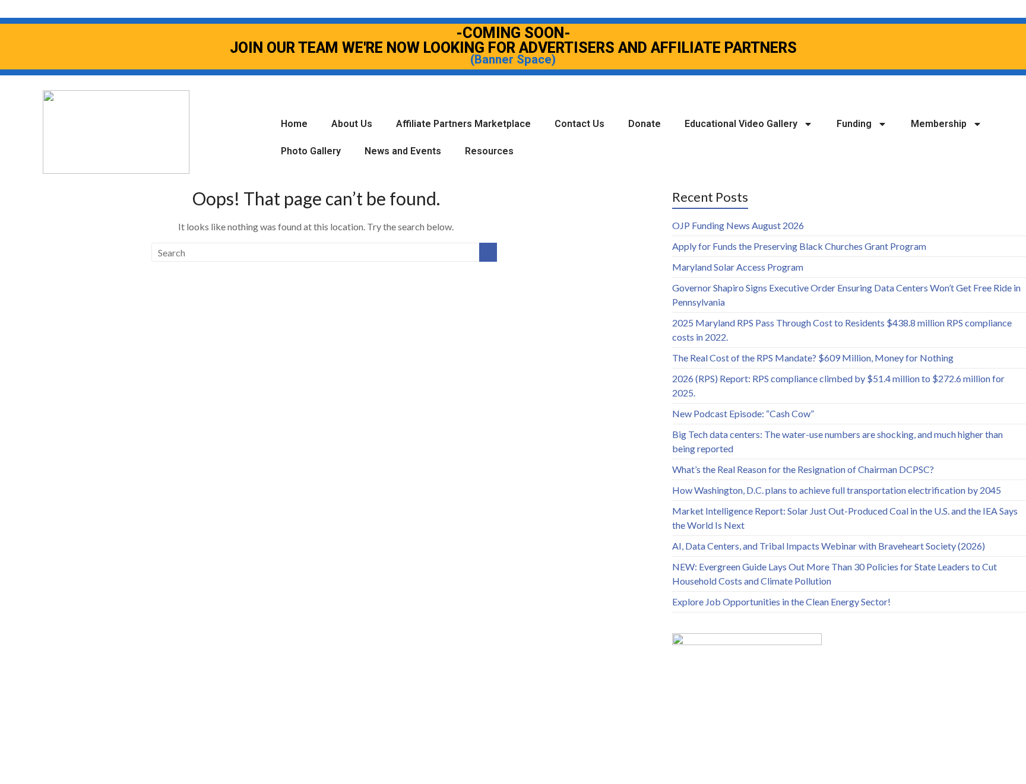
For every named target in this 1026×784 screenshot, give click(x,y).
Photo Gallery (311, 151)
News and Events (403, 151)
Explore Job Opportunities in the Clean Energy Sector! (781, 601)
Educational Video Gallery (741, 123)
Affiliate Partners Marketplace (463, 123)
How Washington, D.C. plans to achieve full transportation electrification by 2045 (836, 490)
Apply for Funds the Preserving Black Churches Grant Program (799, 246)
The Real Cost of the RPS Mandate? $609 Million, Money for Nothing (813, 357)
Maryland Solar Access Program (737, 266)
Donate (644, 123)
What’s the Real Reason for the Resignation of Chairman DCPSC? (803, 469)
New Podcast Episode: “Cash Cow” (743, 413)
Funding (854, 123)
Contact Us (579, 123)
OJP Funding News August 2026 (738, 225)
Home (294, 123)
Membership (939, 123)
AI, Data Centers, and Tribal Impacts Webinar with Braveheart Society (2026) (828, 545)
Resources (489, 151)
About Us (351, 123)
